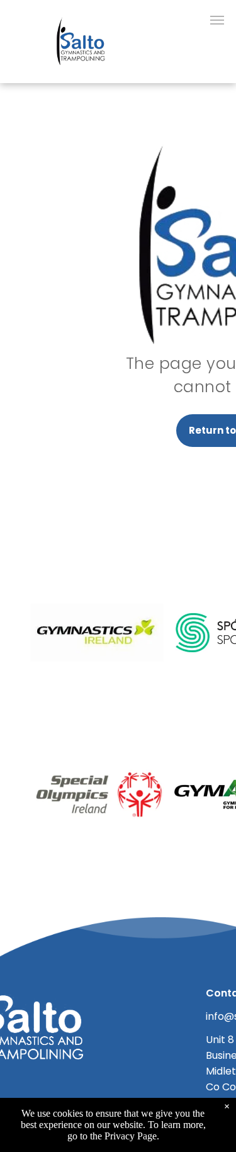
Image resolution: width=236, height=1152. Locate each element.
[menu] (217, 20)
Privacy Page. (131, 1136)
